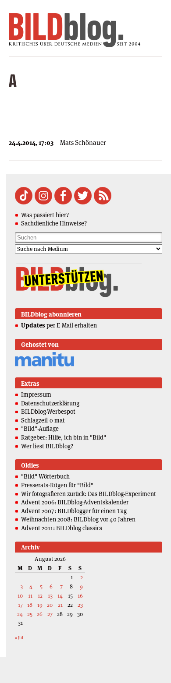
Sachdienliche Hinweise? (54, 223)
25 (29, 614)
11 (30, 595)
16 (80, 595)
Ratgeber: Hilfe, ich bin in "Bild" (63, 437)
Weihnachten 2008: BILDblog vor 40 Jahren (78, 519)
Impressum (36, 394)
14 (60, 595)
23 (80, 605)
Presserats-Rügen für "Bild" (57, 485)
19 (40, 605)
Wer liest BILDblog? (47, 446)
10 (20, 595)
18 (29, 605)
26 (40, 614)
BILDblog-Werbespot (48, 411)
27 (50, 614)
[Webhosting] (44, 365)
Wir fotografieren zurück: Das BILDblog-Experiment (88, 494)
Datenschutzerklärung (50, 403)
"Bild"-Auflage (40, 429)
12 (40, 595)
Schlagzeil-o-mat (43, 420)
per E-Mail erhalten (59, 325)
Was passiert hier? (45, 215)
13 (50, 595)
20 (50, 605)
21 (60, 605)
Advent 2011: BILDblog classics (61, 528)
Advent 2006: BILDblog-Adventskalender (74, 502)
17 (20, 605)
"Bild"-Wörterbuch (45, 476)
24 (20, 614)
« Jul (19, 638)
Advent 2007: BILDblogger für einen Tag (74, 511)
